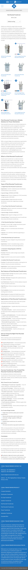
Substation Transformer (6, 513)
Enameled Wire (4, 516)
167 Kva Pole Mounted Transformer (6, 75)
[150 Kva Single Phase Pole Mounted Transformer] (21, 49)
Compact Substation (6, 491)
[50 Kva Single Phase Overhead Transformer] (7, 105)
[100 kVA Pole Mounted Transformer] (7, 49)
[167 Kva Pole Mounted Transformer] (7, 67)
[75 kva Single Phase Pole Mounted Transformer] (21, 105)
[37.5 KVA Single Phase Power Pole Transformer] (21, 85)
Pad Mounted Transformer (7, 503)
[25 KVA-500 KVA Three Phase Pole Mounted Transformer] (7, 85)
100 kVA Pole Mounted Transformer (6, 57)
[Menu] (2, 6)
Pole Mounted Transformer (7, 507)
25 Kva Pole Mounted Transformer (19, 75)
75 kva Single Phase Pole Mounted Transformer (20, 113)
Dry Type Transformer (6, 497)
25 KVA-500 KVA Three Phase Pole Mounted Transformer (6, 94)
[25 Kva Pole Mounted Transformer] (21, 67)
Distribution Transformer (7, 494)
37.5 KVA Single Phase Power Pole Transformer (20, 93)
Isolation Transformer (6, 500)
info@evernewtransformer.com (11, 474)
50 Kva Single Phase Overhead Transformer (6, 113)
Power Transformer (5, 510)
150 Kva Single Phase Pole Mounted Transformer (20, 57)
